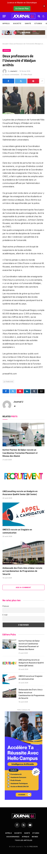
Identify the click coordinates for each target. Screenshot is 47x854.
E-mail (5, 615)
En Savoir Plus (22, 8)
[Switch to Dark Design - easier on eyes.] (43, 16)
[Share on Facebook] (8, 81)
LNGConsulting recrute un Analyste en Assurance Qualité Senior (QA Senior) (20, 493)
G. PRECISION (32, 846)
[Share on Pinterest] (33, 81)
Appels (6, 23)
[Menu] (4, 16)
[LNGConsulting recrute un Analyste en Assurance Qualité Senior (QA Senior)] (23, 476)
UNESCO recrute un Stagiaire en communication (17, 531)
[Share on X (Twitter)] (21, 81)
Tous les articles (23, 840)
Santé (28, 23)
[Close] (44, 6)
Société (17, 23)
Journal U (13, 71)
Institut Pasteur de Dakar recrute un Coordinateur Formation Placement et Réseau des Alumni (20, 453)
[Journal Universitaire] (23, 16)
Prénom (6, 606)
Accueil (5, 44)
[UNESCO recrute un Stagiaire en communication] (23, 514)
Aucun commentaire (12, 74)
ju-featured (8, 382)
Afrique (7, 50)
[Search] (39, 16)
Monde (35, 837)
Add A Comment (23, 587)
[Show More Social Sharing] (42, 81)
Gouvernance (12, 837)
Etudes (38, 23)
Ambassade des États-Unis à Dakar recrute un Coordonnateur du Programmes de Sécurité (22, 571)
